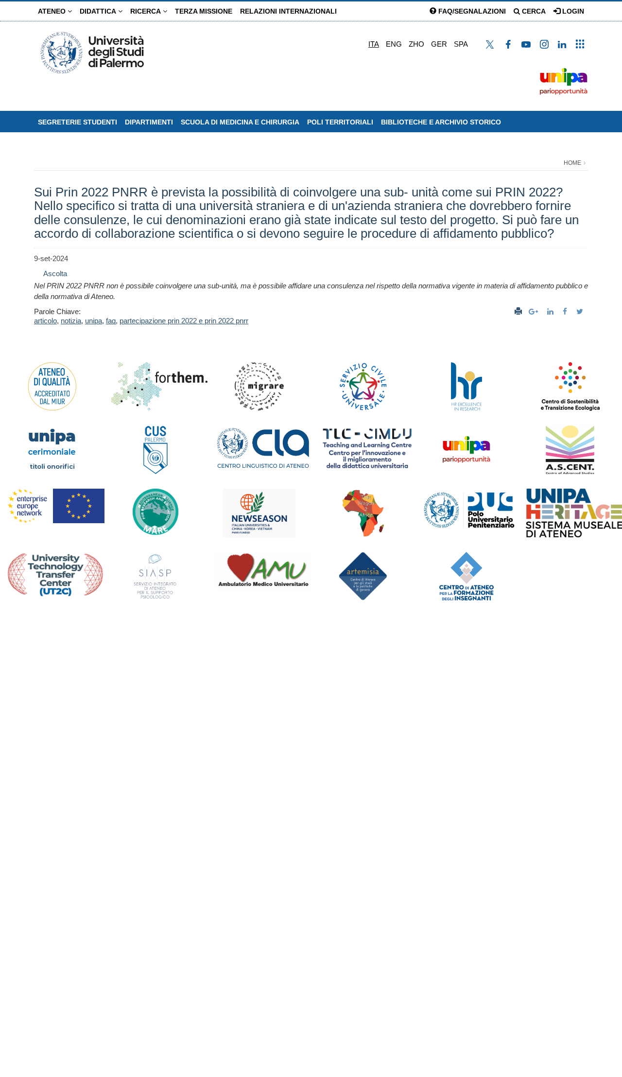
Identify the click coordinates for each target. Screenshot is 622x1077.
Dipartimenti (149, 122)
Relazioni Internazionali (288, 11)
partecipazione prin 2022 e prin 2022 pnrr (184, 321)
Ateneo (53, 11)
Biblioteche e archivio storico (441, 122)
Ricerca (146, 11)
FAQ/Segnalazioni (471, 11)
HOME (572, 162)
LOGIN (572, 11)
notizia (71, 321)
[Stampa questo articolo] (518, 311)
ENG (394, 44)
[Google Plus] (534, 311)
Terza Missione (203, 11)
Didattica (99, 11)
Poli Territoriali (340, 122)
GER (439, 44)
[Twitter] (581, 311)
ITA (373, 44)
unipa (93, 321)
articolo (45, 321)
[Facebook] (566, 311)
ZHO (416, 44)
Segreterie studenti (77, 122)
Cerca (533, 11)
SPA (461, 44)
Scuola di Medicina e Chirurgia (240, 122)
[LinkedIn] (551, 311)
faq (111, 321)
